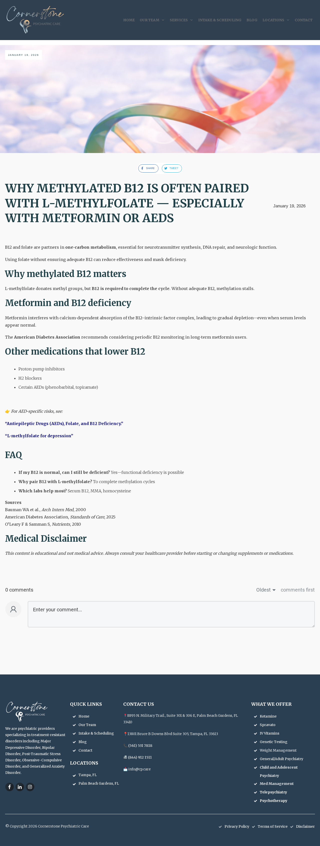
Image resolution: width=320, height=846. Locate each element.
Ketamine (268, 716)
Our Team (87, 725)
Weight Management (278, 750)
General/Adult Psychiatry (282, 759)
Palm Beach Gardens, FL (98, 783)
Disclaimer (305, 826)
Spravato (268, 725)
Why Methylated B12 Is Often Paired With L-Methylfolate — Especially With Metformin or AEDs (127, 203)
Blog (82, 742)
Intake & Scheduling (96, 733)
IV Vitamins (270, 733)
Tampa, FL (87, 775)
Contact (85, 750)
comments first (298, 590)
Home (83, 716)
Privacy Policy (236, 826)
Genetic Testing (274, 742)
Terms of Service (273, 826)
